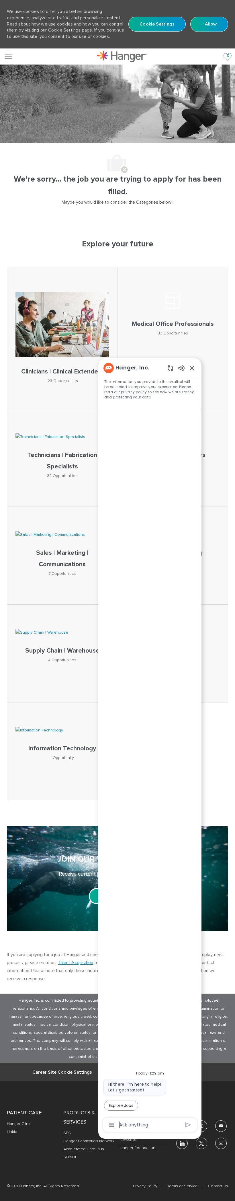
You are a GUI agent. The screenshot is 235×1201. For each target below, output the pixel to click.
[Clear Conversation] (170, 368)
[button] (157, 24)
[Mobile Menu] (8, 56)
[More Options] (111, 1125)
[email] (221, 1143)
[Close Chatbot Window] (192, 368)
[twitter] (201, 1143)
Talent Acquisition (75, 962)
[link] (122, 56)
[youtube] (221, 1126)
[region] (149, 746)
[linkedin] (182, 1143)
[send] (188, 1124)
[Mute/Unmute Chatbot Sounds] (181, 368)
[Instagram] (201, 1126)
